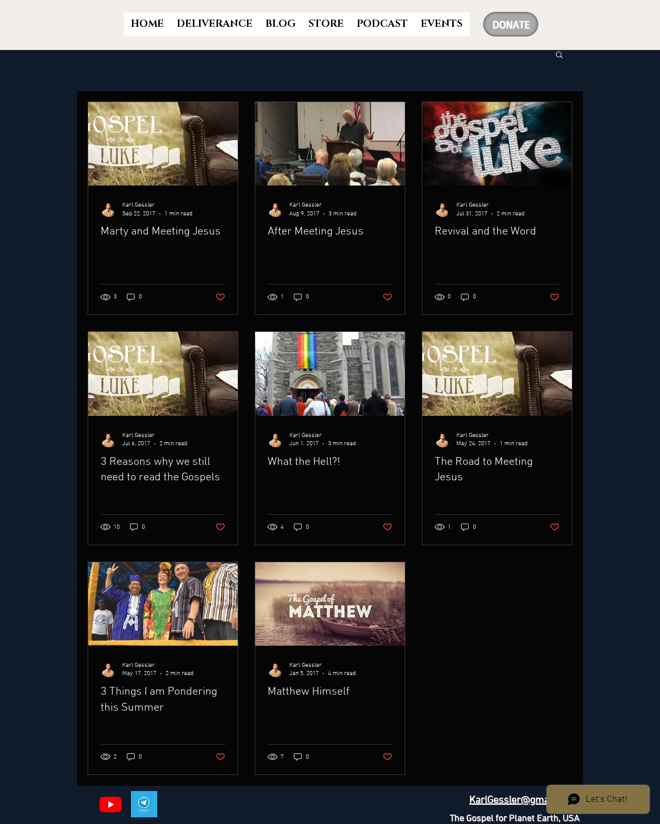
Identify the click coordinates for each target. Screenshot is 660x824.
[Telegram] (144, 804)
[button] (559, 55)
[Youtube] (110, 804)
